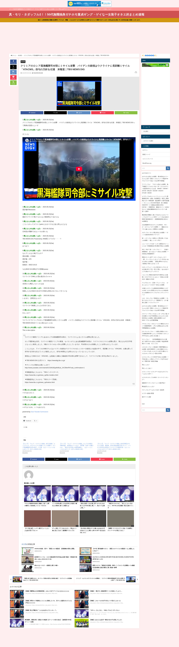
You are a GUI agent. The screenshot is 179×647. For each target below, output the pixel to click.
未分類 (23, 61)
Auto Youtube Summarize (39, 411)
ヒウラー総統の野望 (148, 393)
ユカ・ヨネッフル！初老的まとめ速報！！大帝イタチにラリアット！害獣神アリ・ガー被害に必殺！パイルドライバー (155, 300)
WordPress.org (146, 163)
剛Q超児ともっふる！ (148, 386)
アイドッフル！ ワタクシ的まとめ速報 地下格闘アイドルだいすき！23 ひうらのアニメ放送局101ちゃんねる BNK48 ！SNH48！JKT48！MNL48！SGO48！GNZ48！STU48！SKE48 (155, 189)
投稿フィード (146, 154)
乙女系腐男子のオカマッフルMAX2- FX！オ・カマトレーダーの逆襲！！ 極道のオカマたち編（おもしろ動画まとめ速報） (155, 227)
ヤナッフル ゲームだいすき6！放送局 (153, 390)
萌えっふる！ (146, 364)
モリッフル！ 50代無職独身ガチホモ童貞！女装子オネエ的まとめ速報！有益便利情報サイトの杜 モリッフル (155, 341)
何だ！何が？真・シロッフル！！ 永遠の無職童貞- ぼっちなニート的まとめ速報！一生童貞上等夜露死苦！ (155, 251)
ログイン (145, 150)
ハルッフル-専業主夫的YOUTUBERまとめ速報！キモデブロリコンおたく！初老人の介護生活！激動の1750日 (155, 277)
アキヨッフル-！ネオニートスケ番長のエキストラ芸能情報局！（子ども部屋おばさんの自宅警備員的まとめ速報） (155, 326)
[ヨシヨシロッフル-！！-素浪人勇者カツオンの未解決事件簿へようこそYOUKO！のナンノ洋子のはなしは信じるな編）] (155, 333)
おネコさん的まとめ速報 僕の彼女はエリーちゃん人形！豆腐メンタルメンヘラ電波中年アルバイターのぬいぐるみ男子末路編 (155, 178)
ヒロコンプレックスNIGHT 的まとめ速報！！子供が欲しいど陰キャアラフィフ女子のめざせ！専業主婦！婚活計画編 (155, 359)
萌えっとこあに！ (147, 368)
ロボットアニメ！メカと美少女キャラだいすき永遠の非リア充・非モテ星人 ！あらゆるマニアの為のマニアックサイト (155, 269)
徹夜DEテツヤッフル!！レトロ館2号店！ (154, 383)
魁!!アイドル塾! (146, 397)
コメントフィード (147, 158)
